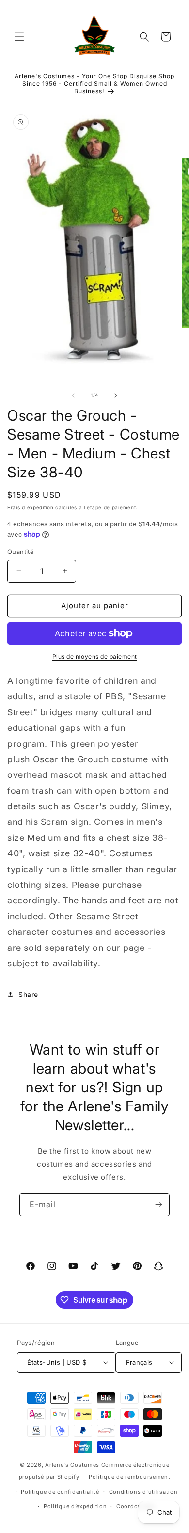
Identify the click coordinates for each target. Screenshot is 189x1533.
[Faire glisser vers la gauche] (73, 395)
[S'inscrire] (158, 1204)
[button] (19, 36)
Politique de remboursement (129, 1476)
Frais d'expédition (30, 507)
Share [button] (28, 994)
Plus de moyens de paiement (94, 656)
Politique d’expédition (75, 1506)
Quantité (20, 551)
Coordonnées (135, 1506)
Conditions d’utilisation (143, 1491)
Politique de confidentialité (60, 1491)
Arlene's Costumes (72, 1464)
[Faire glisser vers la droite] (115, 395)
